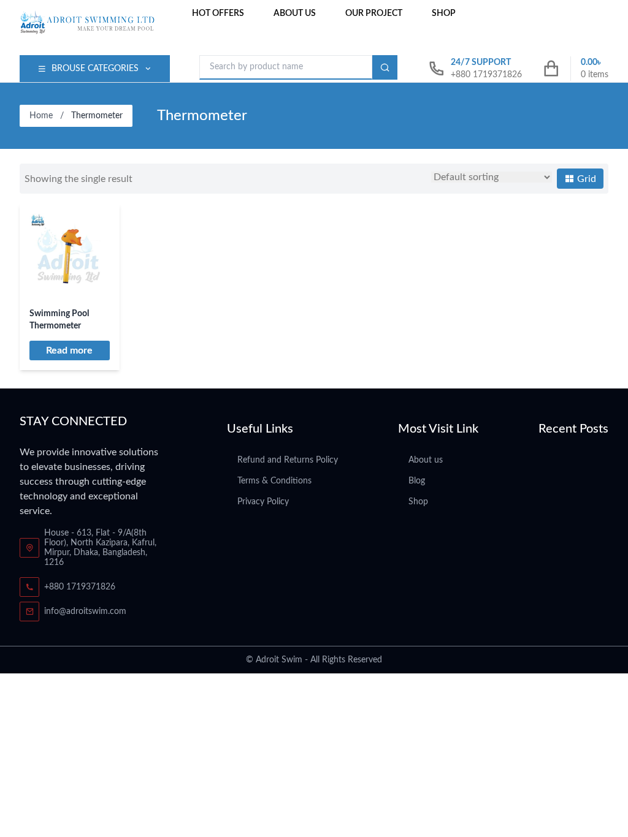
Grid (585, 179)
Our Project (373, 13)
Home (41, 116)
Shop (444, 13)
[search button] (384, 67)
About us (295, 13)
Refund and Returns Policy (287, 460)
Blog (416, 481)
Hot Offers (218, 13)
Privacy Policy (263, 502)
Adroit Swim (279, 660)
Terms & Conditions (274, 481)
